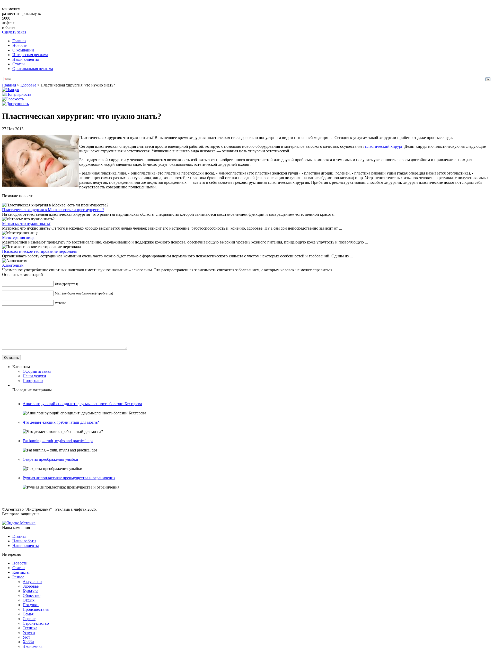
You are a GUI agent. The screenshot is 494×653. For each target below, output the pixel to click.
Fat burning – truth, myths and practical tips (58, 441)
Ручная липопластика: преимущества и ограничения (69, 478)
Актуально (32, 581)
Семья (28, 614)
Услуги (29, 632)
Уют (26, 637)
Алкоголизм (12, 265)
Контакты (21, 572)
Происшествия (36, 609)
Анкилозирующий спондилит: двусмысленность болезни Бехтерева (82, 404)
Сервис (29, 618)
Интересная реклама (30, 55)
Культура (30, 591)
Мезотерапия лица (18, 237)
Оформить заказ (37, 371)
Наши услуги (34, 376)
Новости (20, 45)
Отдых (28, 600)
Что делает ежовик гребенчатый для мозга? (61, 422)
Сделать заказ (14, 32)
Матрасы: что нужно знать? (26, 223)
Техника (30, 628)
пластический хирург (383, 146)
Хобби (28, 642)
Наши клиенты (25, 59)
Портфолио (33, 380)
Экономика (32, 646)
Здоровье (28, 85)
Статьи (18, 64)
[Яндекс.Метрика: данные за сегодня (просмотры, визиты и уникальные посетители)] (19, 523)
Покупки (31, 605)
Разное (18, 577)
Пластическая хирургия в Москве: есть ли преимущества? (53, 209)
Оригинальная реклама (32, 68)
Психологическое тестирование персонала (39, 251)
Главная (19, 41)
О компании (23, 50)
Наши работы (24, 541)
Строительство (36, 623)
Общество (31, 595)
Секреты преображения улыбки (50, 459)
